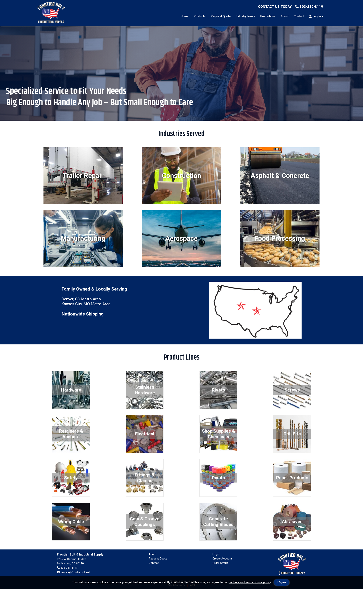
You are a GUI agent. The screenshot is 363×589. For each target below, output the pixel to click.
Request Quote (221, 16)
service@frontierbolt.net (75, 572)
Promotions (268, 16)
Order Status (220, 562)
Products (200, 16)
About (285, 16)
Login (216, 554)
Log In (317, 16)
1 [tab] (181, 115)
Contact (299, 16)
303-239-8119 (311, 7)
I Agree (281, 582)
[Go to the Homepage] (51, 13)
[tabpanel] (181, 73)
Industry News (245, 16)
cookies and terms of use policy (250, 582)
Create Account (222, 558)
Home (184, 16)
